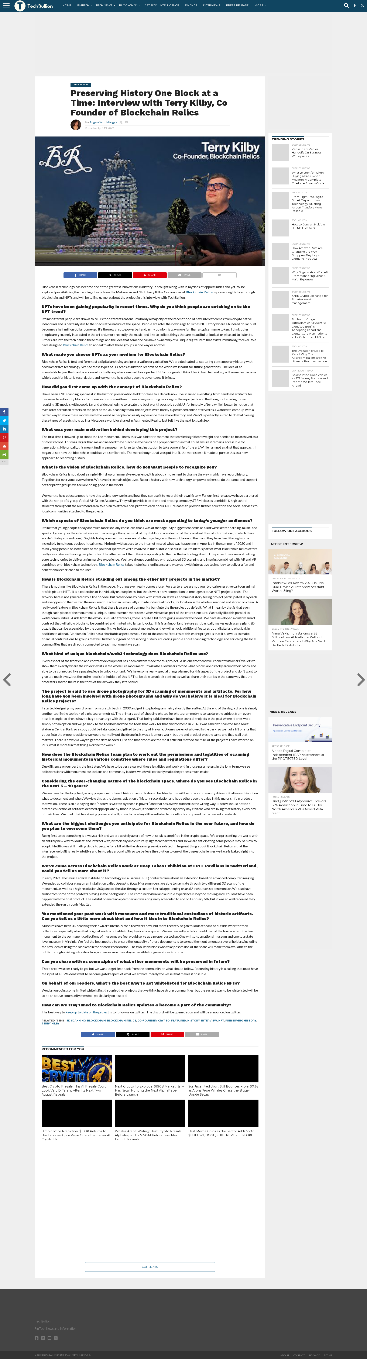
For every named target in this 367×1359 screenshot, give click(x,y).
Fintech (83, 5)
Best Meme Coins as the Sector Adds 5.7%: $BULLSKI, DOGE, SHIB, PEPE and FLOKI (221, 1133)
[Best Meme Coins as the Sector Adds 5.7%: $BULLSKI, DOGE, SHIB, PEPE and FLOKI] (223, 1121)
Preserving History (240, 1020)
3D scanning (76, 1020)
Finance (191, 5)
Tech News (104, 5)
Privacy (314, 1355)
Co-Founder (147, 1020)
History (193, 1020)
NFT (221, 1020)
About (284, 1355)
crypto (164, 1020)
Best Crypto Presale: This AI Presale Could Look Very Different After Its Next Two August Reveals (74, 1090)
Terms (328, 1355)
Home (66, 5)
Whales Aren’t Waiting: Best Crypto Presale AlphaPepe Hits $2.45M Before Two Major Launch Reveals (148, 1135)
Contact (299, 1355)
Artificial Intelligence (162, 5)
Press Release (237, 5)
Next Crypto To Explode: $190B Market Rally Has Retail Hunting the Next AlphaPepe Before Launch (149, 1090)
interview (209, 1020)
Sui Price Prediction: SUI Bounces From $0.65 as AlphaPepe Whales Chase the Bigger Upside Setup (223, 1090)
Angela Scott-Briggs (103, 122)
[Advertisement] (183, 43)
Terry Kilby (50, 1023)
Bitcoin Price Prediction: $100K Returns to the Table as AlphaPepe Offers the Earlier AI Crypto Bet (76, 1135)
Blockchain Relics (199, 292)
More (258, 5)
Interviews (211, 5)
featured (178, 1020)
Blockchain (128, 5)
